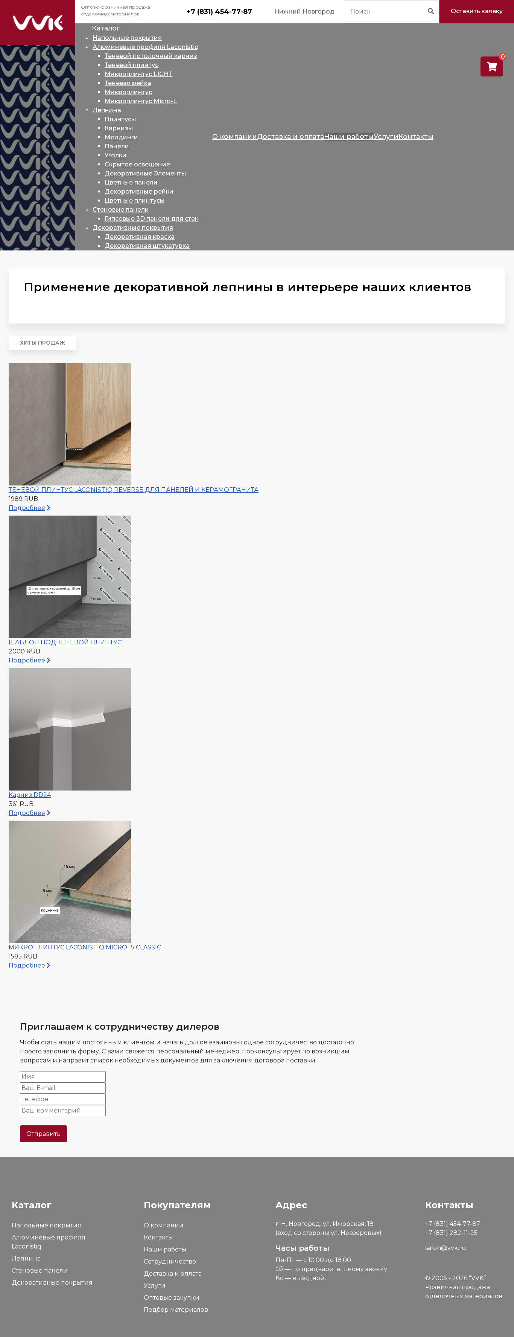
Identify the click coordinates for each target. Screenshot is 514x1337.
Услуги (155, 1285)
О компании (164, 1225)
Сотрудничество (170, 1261)
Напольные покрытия (46, 1225)
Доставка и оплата (173, 1273)
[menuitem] (106, 28)
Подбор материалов (176, 1309)
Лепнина (26, 1258)
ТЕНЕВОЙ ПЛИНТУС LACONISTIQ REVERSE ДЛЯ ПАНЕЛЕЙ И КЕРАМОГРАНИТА (134, 489)
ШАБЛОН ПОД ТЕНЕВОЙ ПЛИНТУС (65, 642)
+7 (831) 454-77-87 (219, 12)
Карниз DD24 (30, 794)
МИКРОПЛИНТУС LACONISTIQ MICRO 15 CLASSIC (85, 947)
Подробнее (27, 507)
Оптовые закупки (171, 1297)
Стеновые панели (40, 1270)
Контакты (158, 1237)
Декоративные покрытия (52, 1282)
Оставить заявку (477, 11)
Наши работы (165, 1249)
